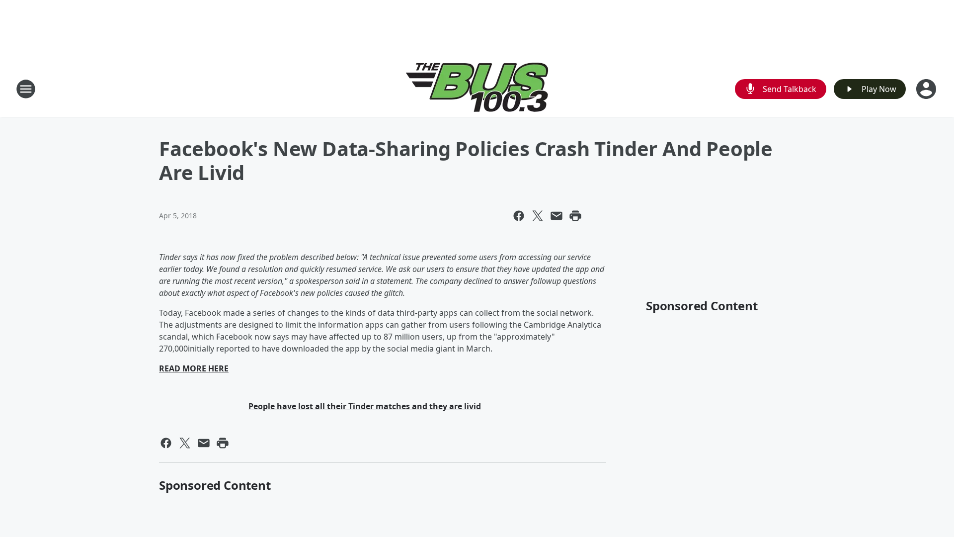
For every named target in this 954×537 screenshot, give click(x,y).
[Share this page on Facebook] (519, 216)
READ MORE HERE (194, 368)
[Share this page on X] (538, 216)
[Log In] (927, 89)
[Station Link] (477, 89)
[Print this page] (575, 216)
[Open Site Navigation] (26, 89)
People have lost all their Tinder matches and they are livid (364, 406)
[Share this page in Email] (556, 216)
